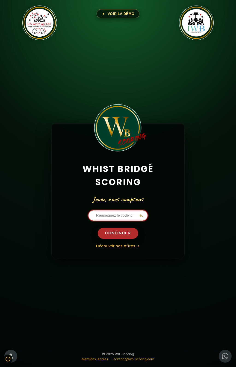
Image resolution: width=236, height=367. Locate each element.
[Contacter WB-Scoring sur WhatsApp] (225, 356)
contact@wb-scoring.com (133, 359)
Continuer (118, 233)
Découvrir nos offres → (118, 246)
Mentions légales (95, 359)
